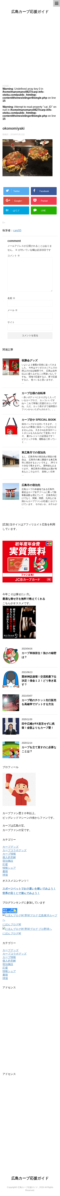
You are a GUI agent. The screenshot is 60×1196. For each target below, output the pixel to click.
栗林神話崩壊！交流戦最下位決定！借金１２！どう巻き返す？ (39, 680)
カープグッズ (10, 846)
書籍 (5, 871)
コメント (14, 255)
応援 (5, 864)
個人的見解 (9, 857)
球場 (5, 874)
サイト (11, 322)
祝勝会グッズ (30, 360)
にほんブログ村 (11, 924)
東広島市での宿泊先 (34, 452)
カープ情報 (9, 853)
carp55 (17, 230)
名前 (11, 298)
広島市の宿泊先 (31, 485)
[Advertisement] (30, 49)
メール (13, 310)
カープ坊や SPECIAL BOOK (39, 419)
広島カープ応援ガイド (30, 12)
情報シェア (9, 867)
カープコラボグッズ (14, 850)
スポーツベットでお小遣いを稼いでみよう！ (29, 888)
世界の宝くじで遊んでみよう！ (21, 893)
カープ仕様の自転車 (34, 393)
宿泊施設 (7, 860)
